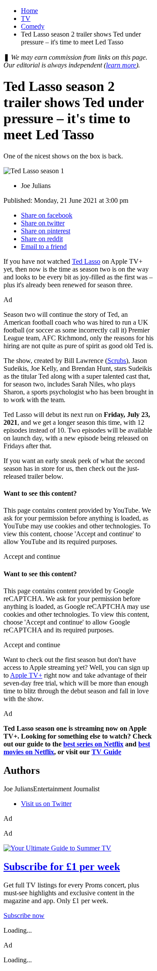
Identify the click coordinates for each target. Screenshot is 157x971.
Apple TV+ (26, 675)
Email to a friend (44, 246)
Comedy (32, 26)
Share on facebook (46, 215)
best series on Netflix (93, 744)
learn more (121, 65)
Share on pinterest (45, 231)
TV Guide (106, 752)
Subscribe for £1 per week (61, 866)
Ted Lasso (86, 261)
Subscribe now (23, 915)
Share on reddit (42, 238)
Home (29, 10)
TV (26, 18)
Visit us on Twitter (46, 803)
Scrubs (116, 360)
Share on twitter (43, 223)
